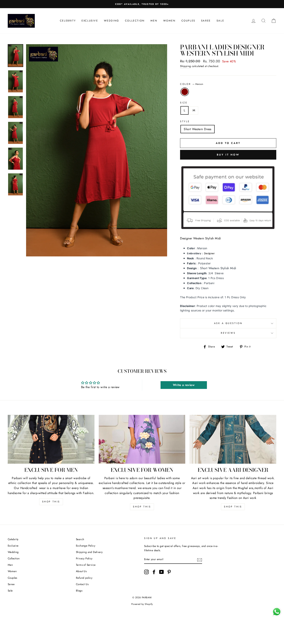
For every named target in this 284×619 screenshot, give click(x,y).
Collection (135, 20)
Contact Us (82, 584)
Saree (206, 20)
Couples (188, 20)
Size (183, 102)
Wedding (111, 20)
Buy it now (228, 154)
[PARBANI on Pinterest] (169, 572)
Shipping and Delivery (89, 552)
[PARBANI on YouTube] (161, 572)
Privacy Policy (84, 558)
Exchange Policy (85, 546)
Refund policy (84, 578)
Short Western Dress (197, 129)
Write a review (184, 385)
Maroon (185, 92)
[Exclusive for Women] (142, 439)
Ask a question (228, 323)
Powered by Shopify (142, 604)
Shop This (51, 501)
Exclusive (90, 20)
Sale (220, 20)
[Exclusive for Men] (51, 439)
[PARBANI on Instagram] (146, 572)
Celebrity (68, 20)
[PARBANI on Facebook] (154, 572)
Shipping (185, 66)
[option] (142, 4)
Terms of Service (85, 565)
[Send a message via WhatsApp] (276, 611)
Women (169, 20)
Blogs (79, 590)
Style (185, 121)
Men (154, 20)
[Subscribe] (199, 559)
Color (191, 84)
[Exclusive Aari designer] (233, 439)
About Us (81, 571)
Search (80, 539)
